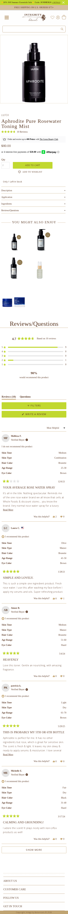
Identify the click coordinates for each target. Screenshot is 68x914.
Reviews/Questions (10, 210)
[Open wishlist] (52, 17)
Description (33, 190)
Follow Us (11, 897)
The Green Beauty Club (49, 139)
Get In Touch (12, 906)
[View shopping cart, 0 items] (64, 17)
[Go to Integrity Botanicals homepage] (34, 17)
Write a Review (42, 415)
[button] (14, 132)
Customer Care (14, 889)
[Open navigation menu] (6, 17)
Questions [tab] (25, 397)
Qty (3, 159)
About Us (10, 880)
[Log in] (57, 17)
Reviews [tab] (9, 397)
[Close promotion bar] (64, 2)
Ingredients (33, 204)
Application (33, 197)
